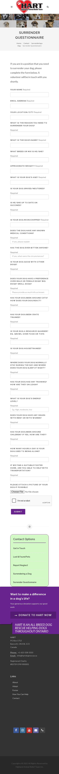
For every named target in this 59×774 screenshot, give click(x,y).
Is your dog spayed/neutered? (27, 189)
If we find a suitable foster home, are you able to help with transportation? (29, 468)
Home (19, 43)
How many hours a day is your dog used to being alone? (27, 450)
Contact (26, 43)
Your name (16, 90)
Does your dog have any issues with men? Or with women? (27, 416)
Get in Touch (19, 548)
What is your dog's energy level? (25, 399)
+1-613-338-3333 (25, 652)
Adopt (15, 686)
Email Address (18, 101)
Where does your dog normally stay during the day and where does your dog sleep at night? (28, 365)
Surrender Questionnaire (24, 582)
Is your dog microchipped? (25, 220)
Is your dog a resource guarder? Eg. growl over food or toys (29, 332)
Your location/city (21, 112)
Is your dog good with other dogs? (27, 263)
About (15, 682)
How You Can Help (20, 694)
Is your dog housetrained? (25, 348)
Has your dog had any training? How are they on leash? (28, 383)
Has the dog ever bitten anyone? (29, 248)
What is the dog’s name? (24, 140)
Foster (15, 690)
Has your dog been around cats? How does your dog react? (29, 299)
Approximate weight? (22, 166)
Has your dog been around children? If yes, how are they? (28, 433)
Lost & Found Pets (21, 557)
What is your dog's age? (24, 177)
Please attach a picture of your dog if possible (29, 486)
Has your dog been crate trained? (24, 315)
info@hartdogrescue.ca (27, 655)
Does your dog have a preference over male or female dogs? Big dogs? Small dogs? (29, 281)
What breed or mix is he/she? (27, 151)
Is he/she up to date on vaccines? (23, 204)
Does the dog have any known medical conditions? (27, 232)
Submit (18, 511)
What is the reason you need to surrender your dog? (28, 124)
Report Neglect (20, 565)
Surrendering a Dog (22, 574)
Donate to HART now (35, 615)
